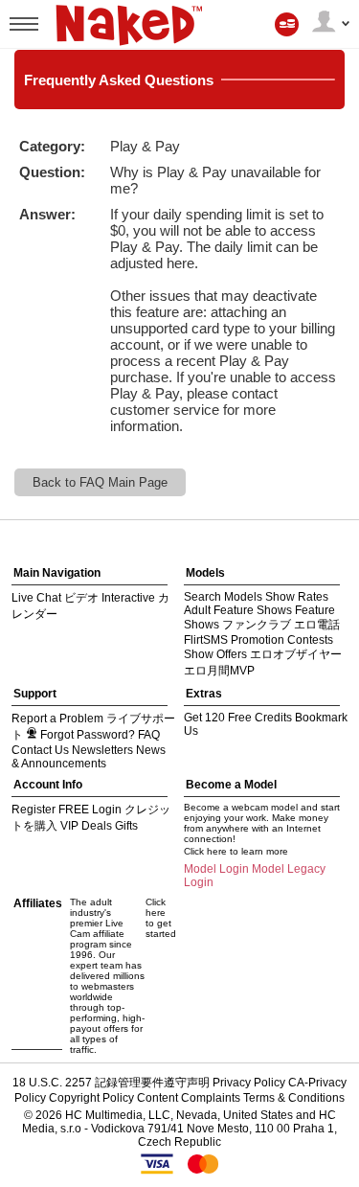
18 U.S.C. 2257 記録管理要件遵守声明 (111, 1082)
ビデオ (81, 598)
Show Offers (215, 654)
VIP (69, 826)
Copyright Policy (91, 1098)
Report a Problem (57, 718)
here (180, 263)
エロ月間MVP (219, 670)
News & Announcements (88, 756)
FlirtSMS (206, 640)
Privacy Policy (249, 1082)
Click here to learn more (236, 851)
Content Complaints (188, 1098)
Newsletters (102, 750)
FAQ (149, 735)
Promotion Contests (282, 640)
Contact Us (40, 750)
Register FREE (50, 809)
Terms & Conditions (294, 1098)
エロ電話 (317, 624)
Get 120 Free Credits (238, 717)
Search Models (223, 597)
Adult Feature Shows (238, 610)
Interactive (128, 598)
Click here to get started (161, 918)
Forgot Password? (87, 735)
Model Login (216, 869)
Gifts (126, 826)
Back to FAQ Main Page (100, 482)
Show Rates (296, 597)
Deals (96, 826)
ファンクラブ (256, 624)
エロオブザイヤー (296, 654)
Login (107, 809)
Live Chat (36, 598)
